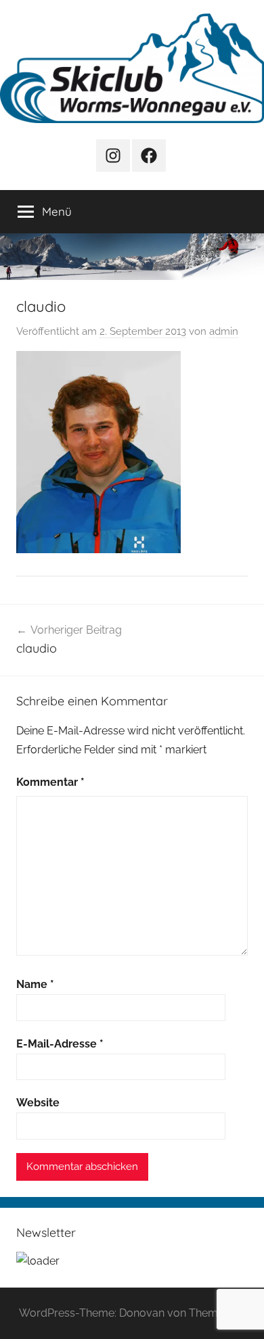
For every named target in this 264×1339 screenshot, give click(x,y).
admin (223, 331)
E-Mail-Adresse (60, 1043)
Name (35, 984)
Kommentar (50, 782)
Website (38, 1102)
